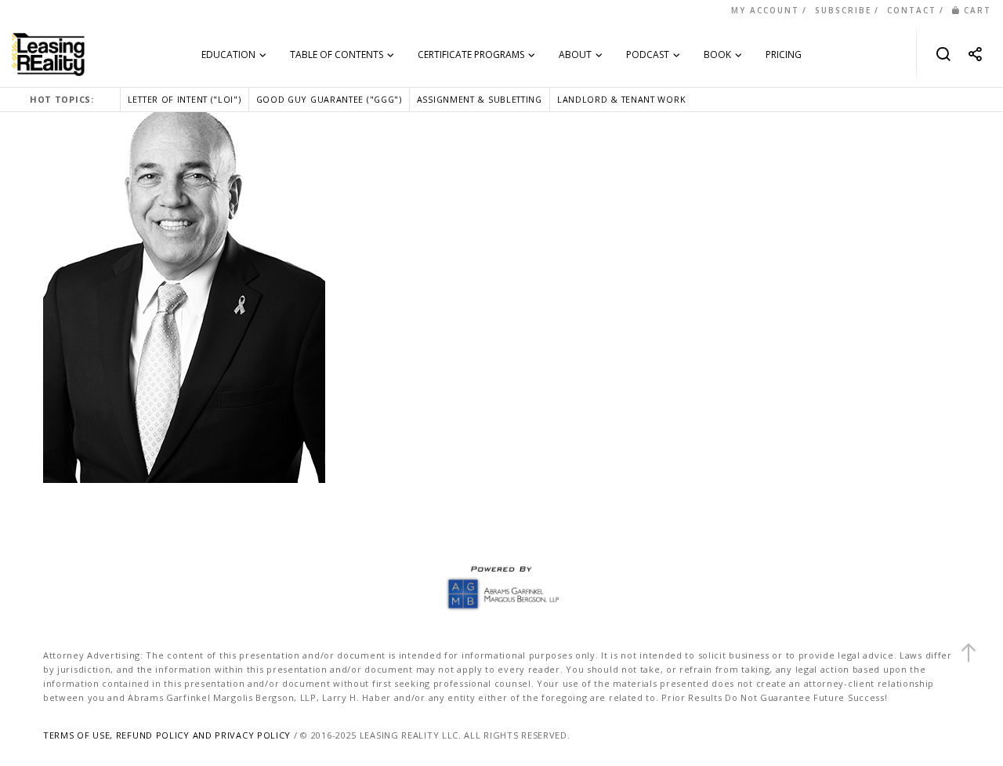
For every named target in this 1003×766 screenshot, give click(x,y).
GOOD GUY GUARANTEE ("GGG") (329, 99)
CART (977, 10)
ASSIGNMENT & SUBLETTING (479, 99)
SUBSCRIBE (843, 10)
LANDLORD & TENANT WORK (621, 99)
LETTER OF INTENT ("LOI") (184, 99)
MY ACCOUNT (765, 10)
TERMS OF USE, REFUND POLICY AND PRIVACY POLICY (167, 735)
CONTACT (911, 10)
